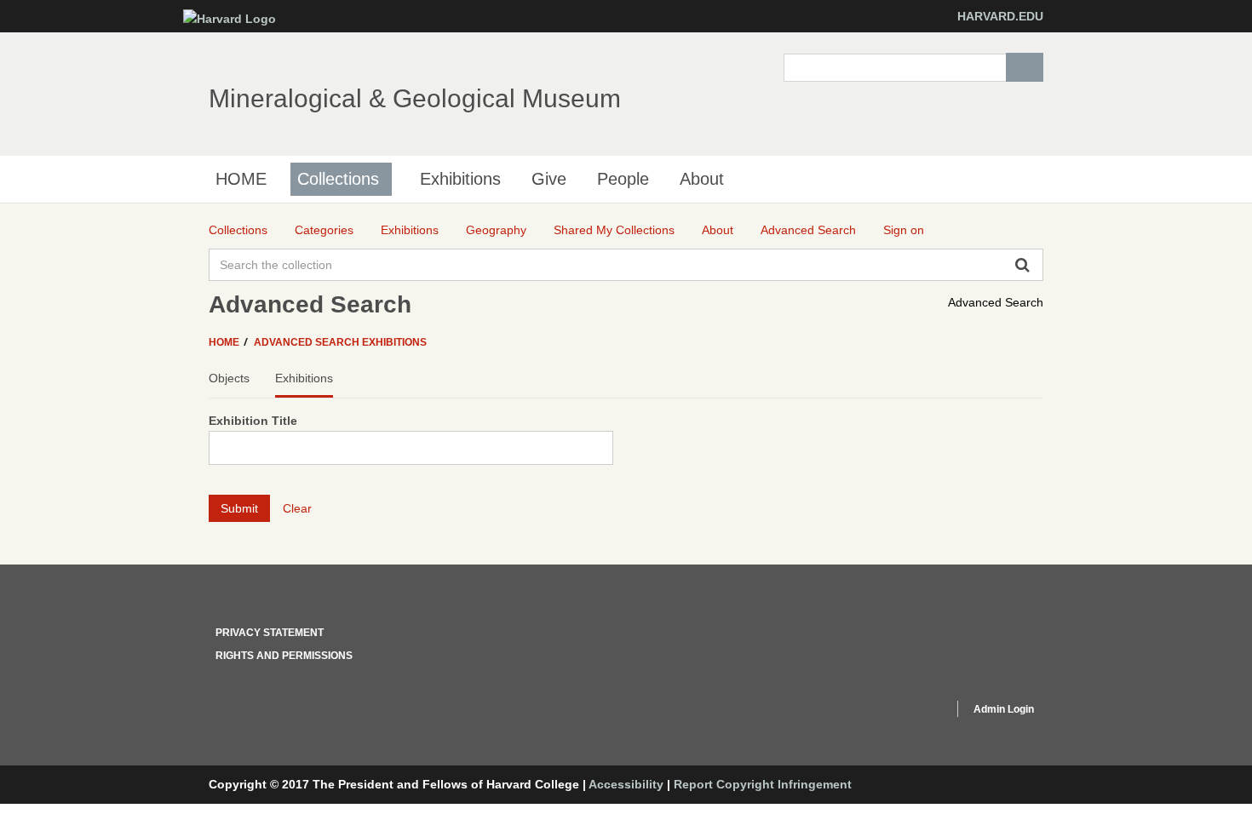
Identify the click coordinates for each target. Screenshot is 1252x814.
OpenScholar (908, 712)
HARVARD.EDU (1000, 16)
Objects (229, 378)
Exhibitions (460, 178)
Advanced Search (995, 302)
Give (548, 178)
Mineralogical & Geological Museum (415, 98)
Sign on (903, 230)
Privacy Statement (269, 633)
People (623, 178)
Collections (338, 178)
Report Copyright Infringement (763, 784)
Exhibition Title (253, 420)
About (702, 178)
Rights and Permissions (284, 656)
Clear (297, 508)
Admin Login (1003, 709)
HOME (241, 178)
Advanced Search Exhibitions (340, 342)
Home (225, 342)
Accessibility (626, 784)
